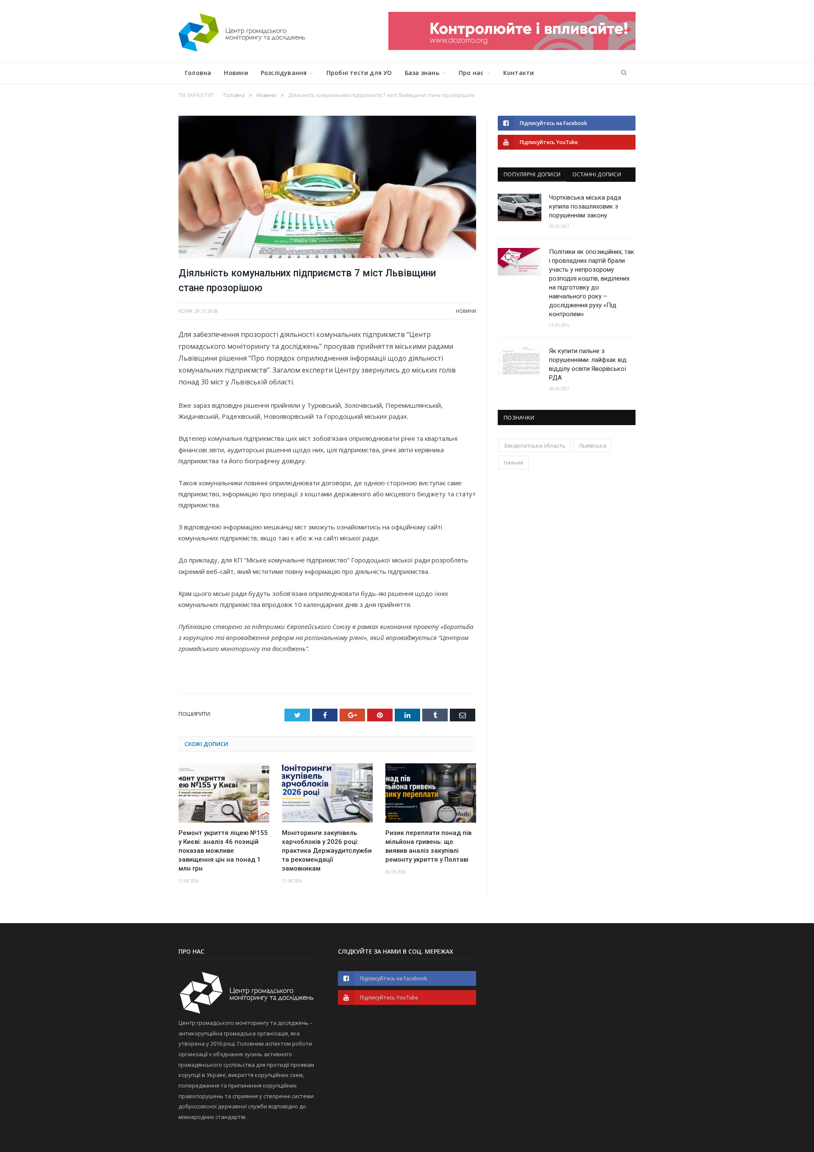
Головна (198, 73)
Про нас (471, 73)
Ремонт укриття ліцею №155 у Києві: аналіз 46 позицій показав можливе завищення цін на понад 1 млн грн (223, 850)
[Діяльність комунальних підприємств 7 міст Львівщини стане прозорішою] (327, 188)
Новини (236, 73)
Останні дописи (596, 174)
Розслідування (284, 73)
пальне (514, 462)
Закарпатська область (535, 445)
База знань (422, 73)
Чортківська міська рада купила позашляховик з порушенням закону (585, 206)
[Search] (624, 72)
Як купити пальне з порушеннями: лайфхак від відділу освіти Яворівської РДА (588, 364)
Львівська (592, 445)
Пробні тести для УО (359, 73)
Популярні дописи (532, 174)
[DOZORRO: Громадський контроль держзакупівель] (512, 48)
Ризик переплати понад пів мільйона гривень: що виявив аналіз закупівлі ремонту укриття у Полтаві (428, 846)
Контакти (518, 73)
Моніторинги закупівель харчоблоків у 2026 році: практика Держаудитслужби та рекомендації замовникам (327, 850)
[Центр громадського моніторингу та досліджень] (241, 31)
